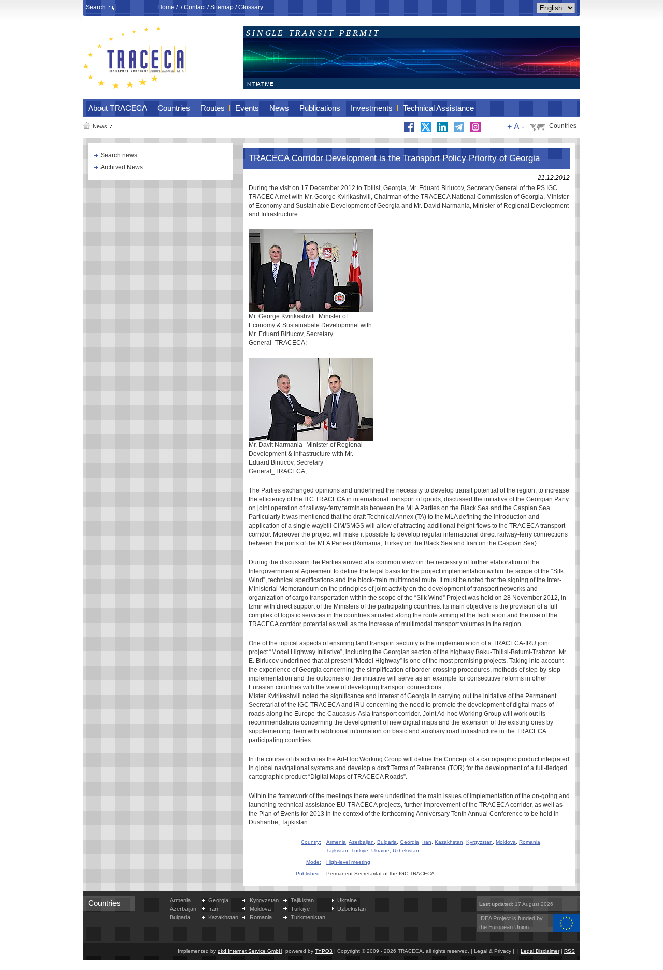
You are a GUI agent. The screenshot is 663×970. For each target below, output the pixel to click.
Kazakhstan (449, 842)
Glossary (250, 7)
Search (95, 7)
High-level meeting (348, 862)
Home (166, 7)
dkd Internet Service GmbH (250, 951)
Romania (529, 842)
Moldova (506, 842)
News (100, 126)
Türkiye (359, 850)
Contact (195, 7)
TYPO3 (324, 951)
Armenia (336, 842)
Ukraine (380, 850)
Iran (426, 842)
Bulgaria (387, 842)
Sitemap (222, 7)
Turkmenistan (308, 917)
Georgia (409, 842)
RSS (569, 951)
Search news (118, 155)
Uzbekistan (406, 850)
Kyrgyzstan (479, 842)
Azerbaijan (361, 842)
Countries (562, 125)
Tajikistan (337, 850)
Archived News (121, 167)
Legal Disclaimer (540, 951)
